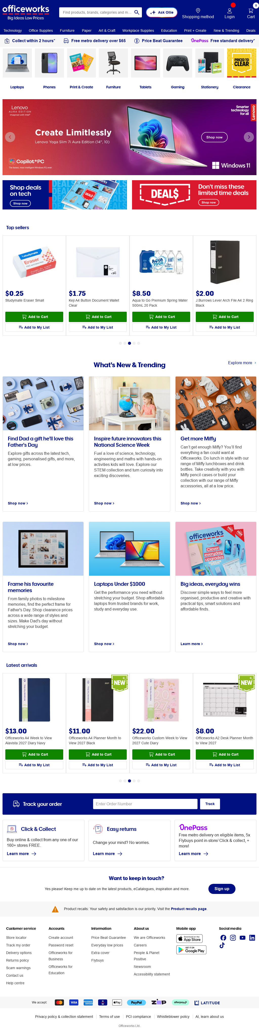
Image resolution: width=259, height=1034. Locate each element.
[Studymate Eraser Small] (34, 263)
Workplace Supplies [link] (138, 31)
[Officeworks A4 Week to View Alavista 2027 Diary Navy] (34, 700)
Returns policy (17, 960)
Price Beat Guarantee (108, 938)
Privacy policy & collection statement (64, 1017)
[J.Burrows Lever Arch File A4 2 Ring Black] (225, 263)
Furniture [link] (67, 31)
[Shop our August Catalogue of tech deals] (65, 194)
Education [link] (169, 31)
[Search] (136, 12)
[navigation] (12, 30)
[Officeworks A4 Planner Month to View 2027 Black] (98, 700)
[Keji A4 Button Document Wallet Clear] (98, 263)
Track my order (18, 945)
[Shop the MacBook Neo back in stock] (129, 137)
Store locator (16, 938)
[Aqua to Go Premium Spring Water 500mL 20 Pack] (161, 263)
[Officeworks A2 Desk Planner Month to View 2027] (225, 700)
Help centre (15, 983)
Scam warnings (18, 968)
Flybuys (97, 960)
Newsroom (142, 967)
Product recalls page (189, 909)
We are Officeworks (149, 938)
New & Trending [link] (226, 31)
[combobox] (100, 12)
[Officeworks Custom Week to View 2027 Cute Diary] (161, 700)
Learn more (18, 853)
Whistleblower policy (173, 1017)
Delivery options (19, 953)
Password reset (61, 945)
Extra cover (100, 953)
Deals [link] (250, 31)
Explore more (240, 362)
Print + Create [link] (195, 31)
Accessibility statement (152, 974)
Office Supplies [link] (41, 31)
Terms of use (109, 1017)
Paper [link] (87, 31)
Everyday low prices (107, 945)
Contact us (14, 975)
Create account (61, 938)
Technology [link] (13, 31)
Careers (140, 945)
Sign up (221, 888)
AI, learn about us (210, 1017)
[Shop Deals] (194, 194)
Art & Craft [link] (107, 31)
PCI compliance (138, 1017)
